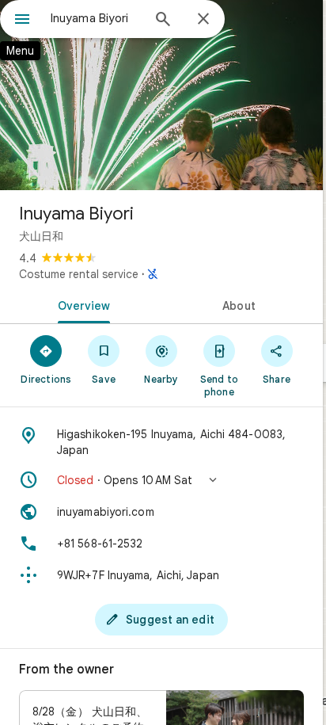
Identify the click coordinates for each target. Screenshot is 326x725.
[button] (161, 480)
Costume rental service (78, 274)
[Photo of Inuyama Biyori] (161, 95)
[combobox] (96, 18)
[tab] (80, 304)
